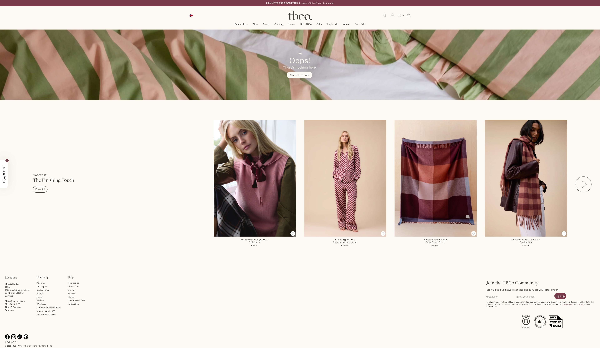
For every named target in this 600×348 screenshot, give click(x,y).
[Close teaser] (7, 160)
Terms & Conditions (42, 346)
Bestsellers (241, 24)
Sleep (266, 24)
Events (40, 293)
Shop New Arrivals (299, 75)
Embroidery (73, 304)
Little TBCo (306, 24)
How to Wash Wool (76, 300)
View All (40, 189)
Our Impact (42, 286)
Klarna (71, 297)
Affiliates (41, 300)
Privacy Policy (24, 346)
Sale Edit (360, 24)
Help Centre (73, 282)
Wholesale (41, 304)
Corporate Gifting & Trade (48, 307)
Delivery (72, 289)
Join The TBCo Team (46, 314)
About (346, 24)
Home (291, 24)
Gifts (319, 24)
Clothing (278, 24)
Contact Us (73, 286)
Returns (71, 293)
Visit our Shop (43, 289)
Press (39, 297)
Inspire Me (332, 24)
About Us (41, 282)
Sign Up (560, 296)
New (255, 24)
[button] (4, 174)
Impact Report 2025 (46, 311)
